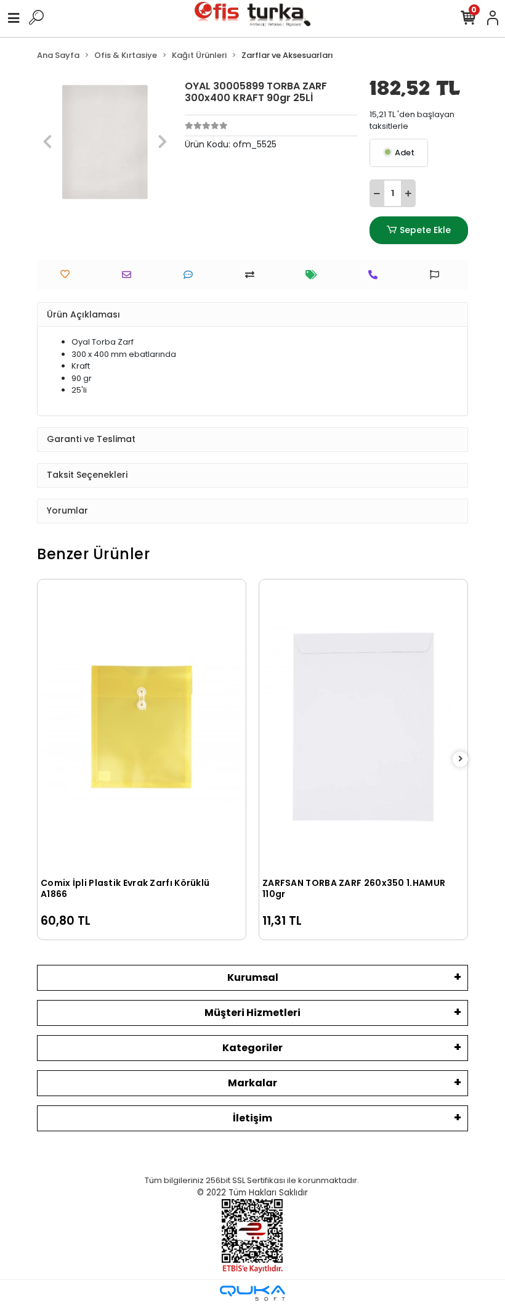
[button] (47, 142)
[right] (460, 759)
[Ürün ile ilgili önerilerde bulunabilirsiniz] (437, 274)
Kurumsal (252, 977)
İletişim (252, 1118)
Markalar (252, 1083)
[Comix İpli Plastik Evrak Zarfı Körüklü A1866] (142, 727)
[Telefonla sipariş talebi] (376, 274)
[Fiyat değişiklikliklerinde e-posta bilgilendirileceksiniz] (314, 274)
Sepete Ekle (425, 230)
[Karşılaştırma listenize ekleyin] (253, 274)
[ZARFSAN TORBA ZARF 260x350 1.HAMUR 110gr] (363, 727)
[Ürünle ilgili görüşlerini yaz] (191, 274)
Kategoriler (252, 1048)
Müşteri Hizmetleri (252, 1013)
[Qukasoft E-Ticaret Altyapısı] (252, 1293)
